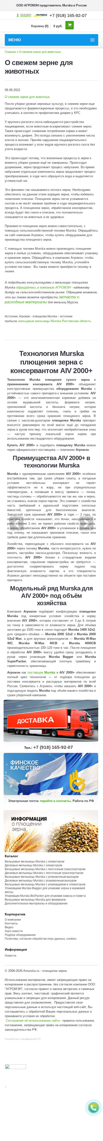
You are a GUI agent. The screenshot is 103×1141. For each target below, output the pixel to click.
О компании (13, 919)
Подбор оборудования (20, 935)
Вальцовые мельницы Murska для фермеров (35, 899)
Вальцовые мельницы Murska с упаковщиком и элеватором (45, 884)
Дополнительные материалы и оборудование (36, 903)
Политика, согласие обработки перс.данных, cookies (41, 938)
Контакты (11, 923)
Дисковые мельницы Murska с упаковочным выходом (40, 880)
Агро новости (14, 931)
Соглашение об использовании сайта (33, 1020)
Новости (10, 955)
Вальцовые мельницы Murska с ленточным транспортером (45, 869)
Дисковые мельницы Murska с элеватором (33, 865)
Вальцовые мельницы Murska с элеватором (34, 861)
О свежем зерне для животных (40, 52)
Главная (10, 52)
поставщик (41, 672)
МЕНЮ (14, 40)
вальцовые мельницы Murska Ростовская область (54, 321)
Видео (9, 927)
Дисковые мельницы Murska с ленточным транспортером (44, 873)
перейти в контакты (55, 801)
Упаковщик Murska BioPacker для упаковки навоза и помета (45, 896)
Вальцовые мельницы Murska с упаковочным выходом (42, 876)
